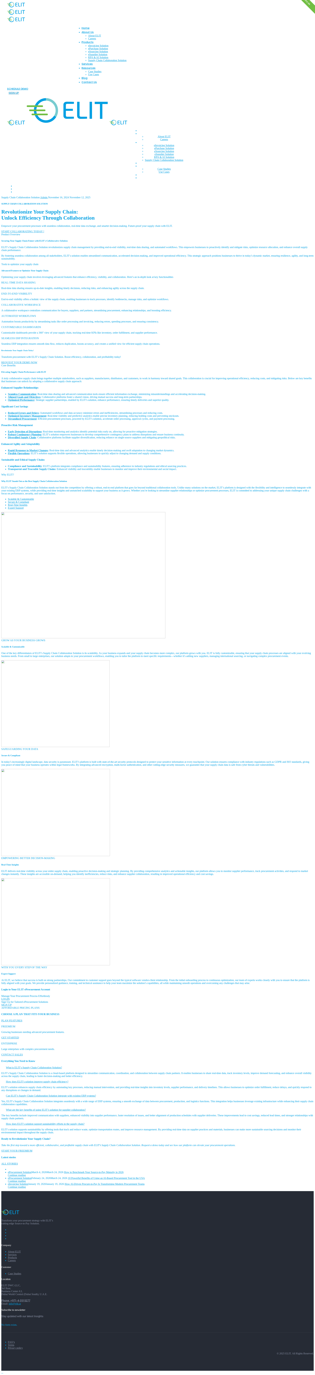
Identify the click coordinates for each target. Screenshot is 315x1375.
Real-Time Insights (17, 505)
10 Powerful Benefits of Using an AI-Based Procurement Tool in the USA (106, 1178)
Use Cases (93, 74)
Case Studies (94, 71)
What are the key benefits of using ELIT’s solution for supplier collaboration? (46, 1109)
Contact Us (89, 82)
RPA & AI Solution (98, 57)
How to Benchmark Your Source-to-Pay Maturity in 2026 (94, 1172)
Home (85, 28)
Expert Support (16, 507)
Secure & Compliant (18, 502)
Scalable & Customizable (21, 499)
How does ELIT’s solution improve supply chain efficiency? (37, 1081)
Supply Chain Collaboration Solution (107, 60)
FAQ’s (11, 1342)
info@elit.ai (15, 1303)
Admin (44, 197)
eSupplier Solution (97, 54)
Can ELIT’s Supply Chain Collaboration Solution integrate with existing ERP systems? (51, 1095)
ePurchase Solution (98, 48)
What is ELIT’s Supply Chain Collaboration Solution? (34, 1067)
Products (88, 42)
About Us (88, 32)
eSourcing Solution (98, 51)
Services (87, 64)
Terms (11, 1345)
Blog (84, 78)
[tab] (157, 1067)
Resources (88, 68)
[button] (17, 89)
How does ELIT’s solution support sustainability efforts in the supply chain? (45, 1123)
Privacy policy (15, 1348)
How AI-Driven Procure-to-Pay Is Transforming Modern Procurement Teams (105, 1184)
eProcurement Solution (20, 1172)
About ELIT (94, 35)
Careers (92, 38)
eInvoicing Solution (98, 45)
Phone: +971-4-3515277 (15, 1300)
